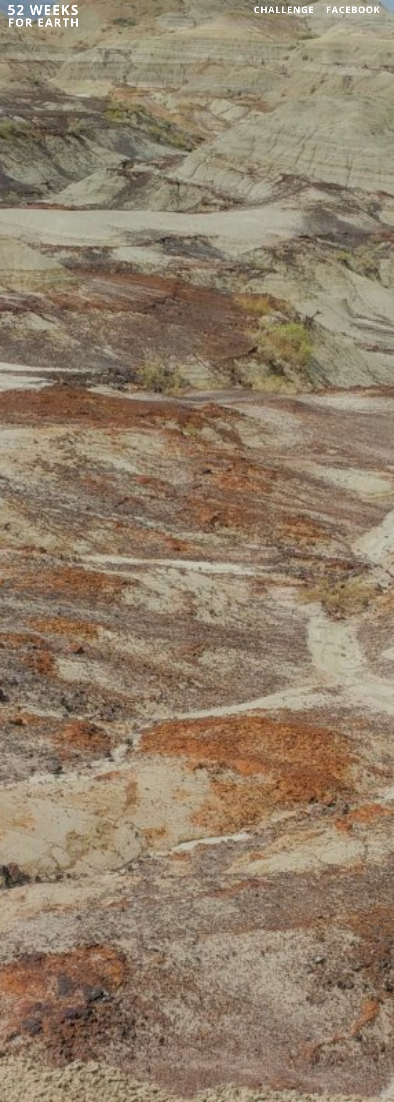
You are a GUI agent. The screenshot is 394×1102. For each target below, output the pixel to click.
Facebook (353, 9)
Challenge (284, 9)
